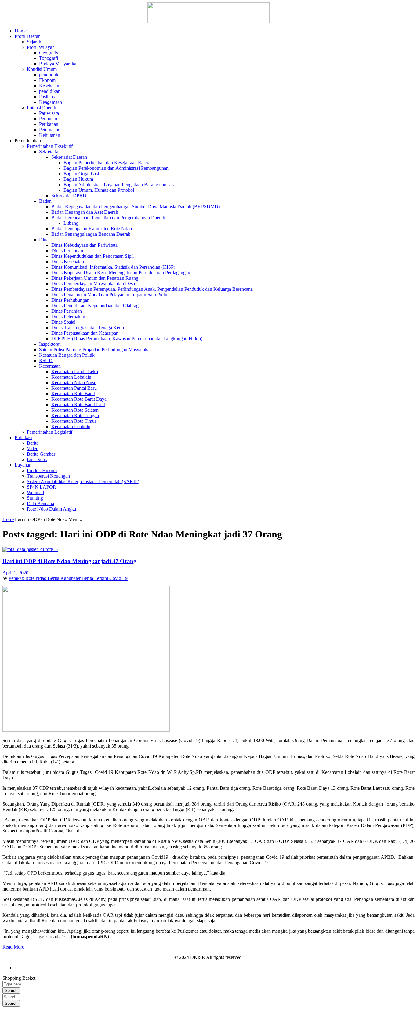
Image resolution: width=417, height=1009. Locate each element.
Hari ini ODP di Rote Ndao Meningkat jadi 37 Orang (69, 561)
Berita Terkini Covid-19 (105, 578)
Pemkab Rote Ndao (28, 578)
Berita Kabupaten (65, 578)
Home (8, 519)
